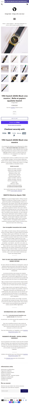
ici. (22, 222)
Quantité (14, 111)
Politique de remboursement (7, 372)
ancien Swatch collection (16, 190)
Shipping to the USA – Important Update (10, 375)
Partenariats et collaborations (7, 369)
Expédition (13, 107)
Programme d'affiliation (6, 371)
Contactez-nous (9, 358)
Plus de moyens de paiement (14, 125)
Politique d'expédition (6, 374)
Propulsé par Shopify (21, 398)
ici (25, 284)
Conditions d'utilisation (6, 378)
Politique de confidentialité (7, 377)
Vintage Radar (14, 398)
